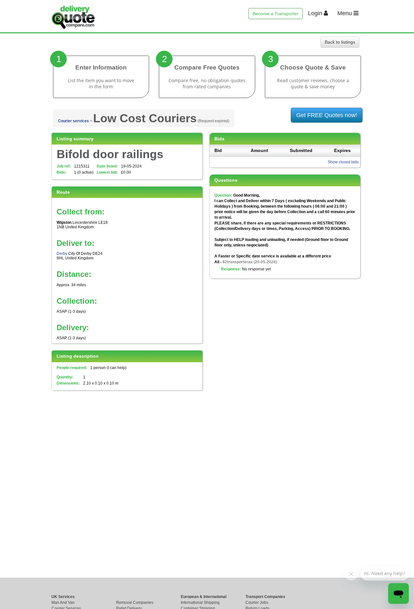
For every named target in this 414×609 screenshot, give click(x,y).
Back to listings (340, 42)
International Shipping (200, 602)
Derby (62, 253)
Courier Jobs (256, 602)
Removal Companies (134, 602)
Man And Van (63, 602)
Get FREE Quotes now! (326, 115)
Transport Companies (265, 596)
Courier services (73, 121)
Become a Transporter (276, 13)
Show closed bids (343, 162)
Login (316, 13)
